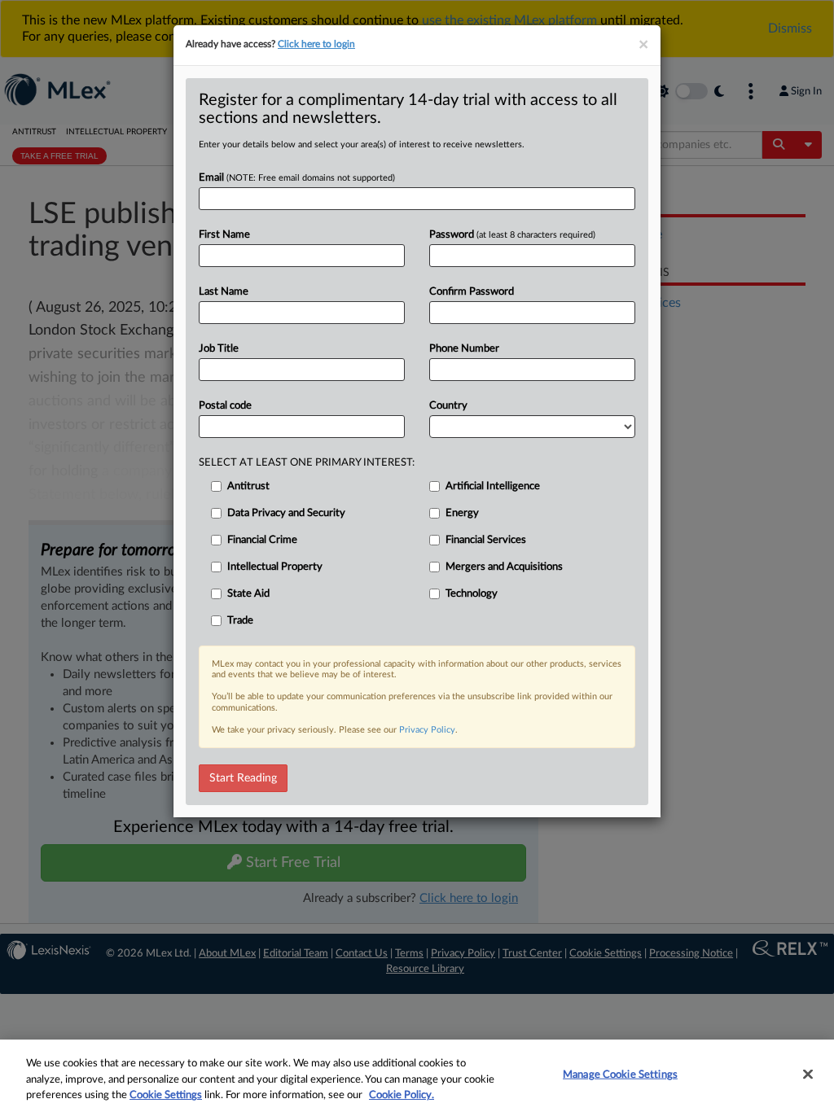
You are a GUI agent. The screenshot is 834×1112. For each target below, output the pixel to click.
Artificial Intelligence (493, 486)
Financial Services (486, 540)
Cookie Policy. (401, 1095)
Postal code (225, 406)
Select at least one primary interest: (307, 462)
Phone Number (464, 349)
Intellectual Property (275, 567)
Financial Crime (262, 540)
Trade (240, 620)
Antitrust (248, 486)
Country (448, 406)
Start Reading (243, 778)
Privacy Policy (427, 729)
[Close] (808, 1074)
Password (512, 235)
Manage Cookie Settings (620, 1074)
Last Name (223, 292)
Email (297, 178)
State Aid (248, 594)
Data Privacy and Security (286, 513)
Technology (472, 594)
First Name (224, 235)
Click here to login (316, 44)
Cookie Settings (165, 1095)
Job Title (219, 349)
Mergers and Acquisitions (504, 567)
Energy (462, 513)
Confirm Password (471, 292)
